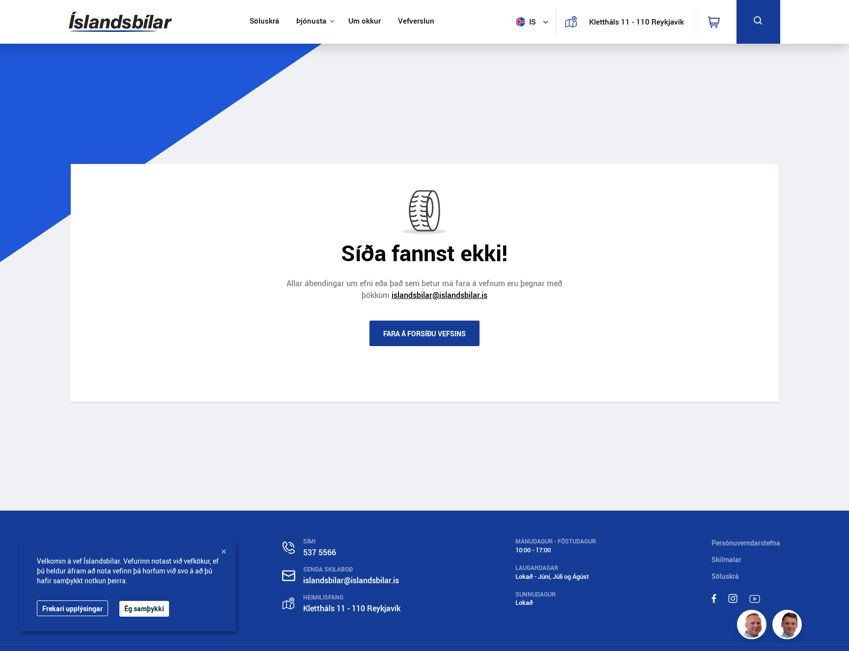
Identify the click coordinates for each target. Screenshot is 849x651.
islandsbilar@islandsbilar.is (439, 295)
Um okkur (364, 21)
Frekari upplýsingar (72, 608)
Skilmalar (726, 559)
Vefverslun (416, 21)
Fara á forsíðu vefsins (424, 333)
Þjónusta (311, 21)
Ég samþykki (144, 608)
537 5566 (319, 552)
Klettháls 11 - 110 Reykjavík (633, 22)
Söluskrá (264, 21)
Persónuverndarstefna (745, 542)
